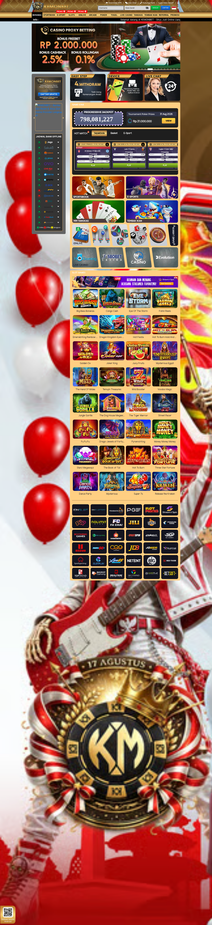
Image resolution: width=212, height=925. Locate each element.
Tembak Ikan (150, 15)
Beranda (37, 15)
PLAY (93, 165)
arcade (93, 15)
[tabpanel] (127, 155)
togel (114, 15)
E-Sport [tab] (128, 133)
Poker (103, 15)
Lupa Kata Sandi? (166, 3)
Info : (36, 19)
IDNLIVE (82, 15)
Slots (72, 15)
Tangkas (138, 15)
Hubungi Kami (148, 3)
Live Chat (131, 3)
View (168, 118)
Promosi (174, 15)
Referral (164, 15)
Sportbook (49, 15)
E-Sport (61, 15)
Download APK (115, 3)
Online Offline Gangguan (49, 227)
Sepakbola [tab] (99, 133)
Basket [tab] (114, 133)
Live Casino (126, 15)
